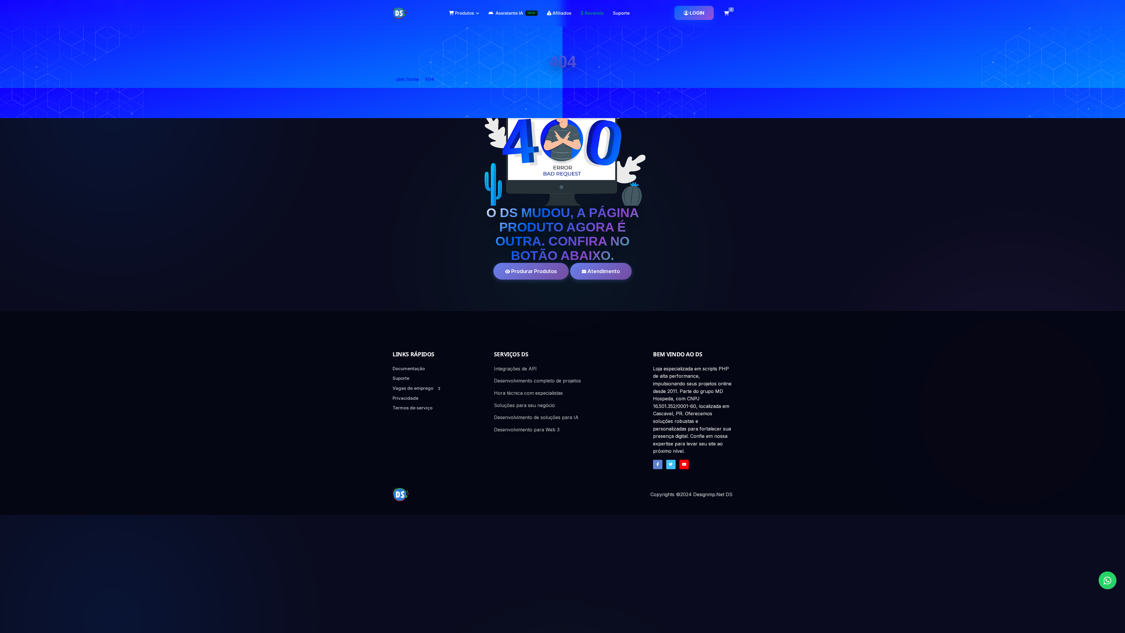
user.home (407, 79)
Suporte (621, 13)
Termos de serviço (412, 408)
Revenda (594, 13)
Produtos (464, 13)
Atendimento (603, 271)
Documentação (409, 368)
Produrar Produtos (533, 271)
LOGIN (697, 13)
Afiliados (561, 13)
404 (429, 79)
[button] (726, 13)
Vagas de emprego (416, 388)
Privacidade (405, 398)
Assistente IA (515, 13)
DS (729, 494)
